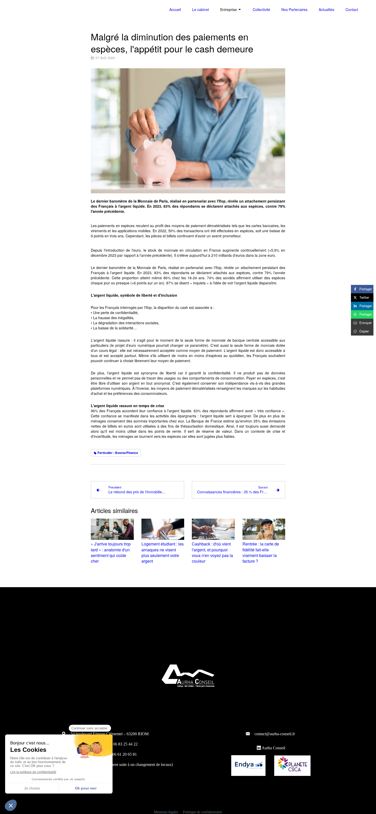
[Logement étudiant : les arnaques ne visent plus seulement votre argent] (162, 529)
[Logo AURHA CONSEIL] (32, 18)
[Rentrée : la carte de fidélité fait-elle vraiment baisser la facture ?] (263, 529)
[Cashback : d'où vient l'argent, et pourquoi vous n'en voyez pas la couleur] (213, 529)
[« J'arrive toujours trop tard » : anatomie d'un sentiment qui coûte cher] (112, 529)
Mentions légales (166, 812)
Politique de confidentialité (202, 812)
